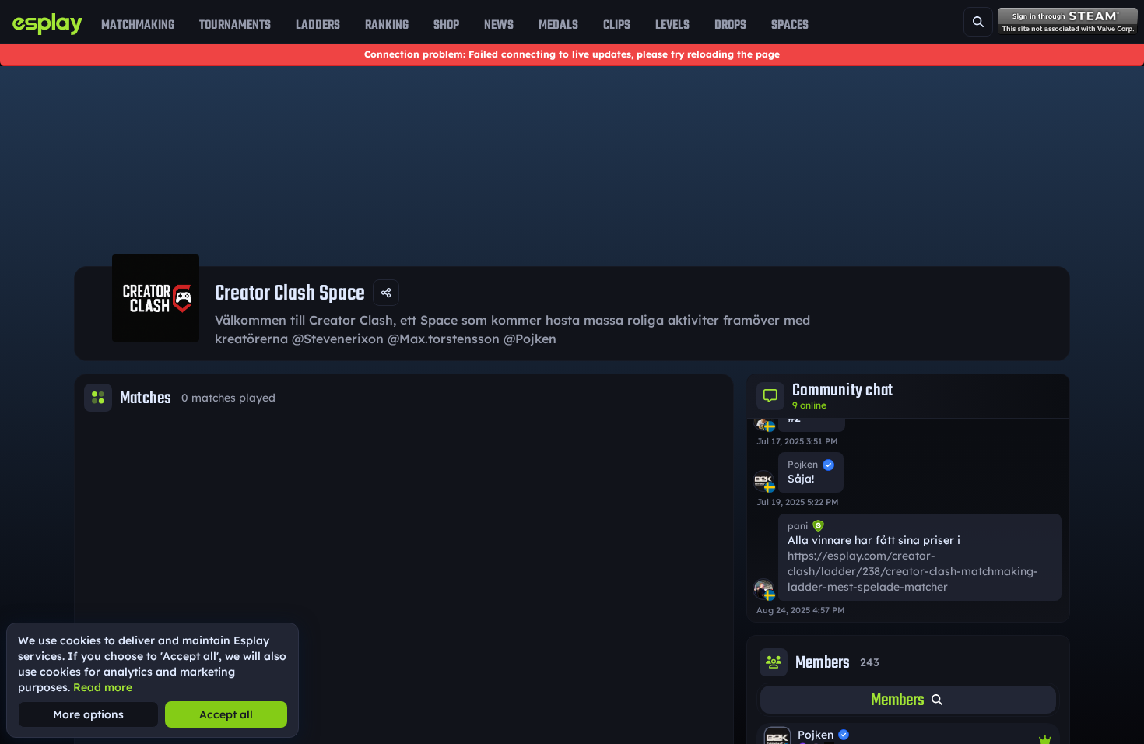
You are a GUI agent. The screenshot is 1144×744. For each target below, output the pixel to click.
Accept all (226, 714)
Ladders (318, 25)
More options (88, 714)
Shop (446, 25)
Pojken (803, 464)
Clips (616, 25)
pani (798, 526)
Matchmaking (137, 25)
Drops (730, 25)
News (499, 25)
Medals (558, 25)
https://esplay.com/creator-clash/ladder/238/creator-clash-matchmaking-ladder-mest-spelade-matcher (913, 571)
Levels (672, 25)
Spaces (790, 25)
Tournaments (235, 25)
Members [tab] (898, 700)
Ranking (387, 25)
